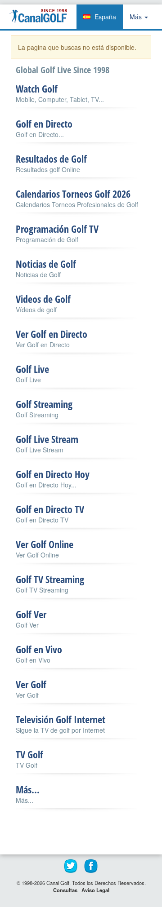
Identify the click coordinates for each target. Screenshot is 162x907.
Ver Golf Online (44, 544)
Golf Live (32, 368)
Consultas (65, 890)
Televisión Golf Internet (60, 719)
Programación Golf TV (57, 228)
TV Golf (29, 754)
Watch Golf (37, 88)
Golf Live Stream (47, 439)
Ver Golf (31, 684)
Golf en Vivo (39, 649)
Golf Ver (31, 614)
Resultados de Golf (51, 158)
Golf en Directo (44, 123)
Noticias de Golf (46, 263)
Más (137, 16)
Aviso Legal (95, 890)
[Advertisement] (89, 832)
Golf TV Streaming (50, 579)
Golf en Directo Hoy (53, 474)
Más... (28, 789)
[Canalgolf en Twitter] (71, 866)
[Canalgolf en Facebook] (91, 866)
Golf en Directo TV (50, 509)
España (105, 16)
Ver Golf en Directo (51, 333)
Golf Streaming (44, 403)
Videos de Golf (43, 298)
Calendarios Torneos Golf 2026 (73, 193)
